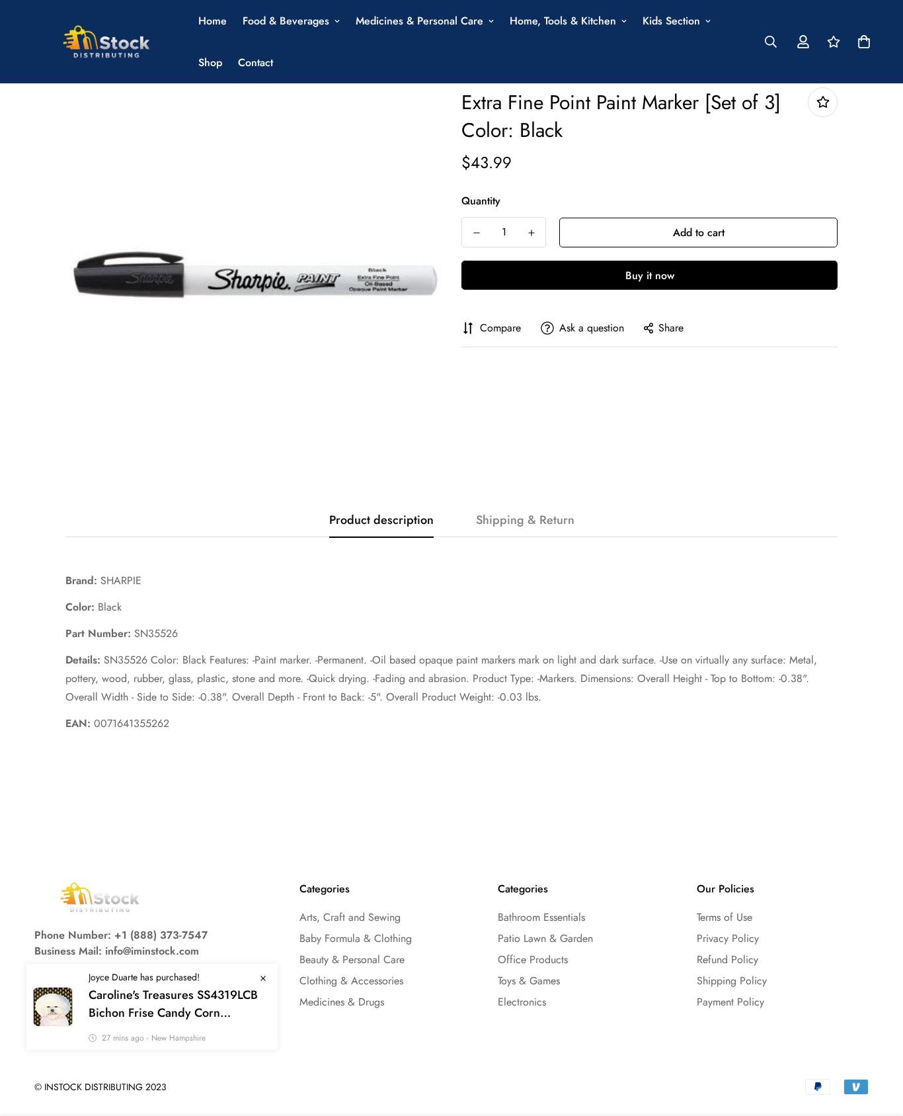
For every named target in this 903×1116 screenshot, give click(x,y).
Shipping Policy (732, 980)
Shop (210, 62)
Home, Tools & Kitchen (563, 20)
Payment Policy (730, 1001)
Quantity (480, 200)
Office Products (533, 959)
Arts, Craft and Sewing (350, 917)
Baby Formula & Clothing (355, 938)
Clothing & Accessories (351, 980)
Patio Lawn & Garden (545, 938)
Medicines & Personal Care (419, 20)
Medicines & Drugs (341, 1001)
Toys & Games (529, 980)
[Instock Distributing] (107, 42)
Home (212, 20)
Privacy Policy (728, 938)
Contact (255, 62)
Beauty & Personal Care (352, 959)
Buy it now (649, 275)
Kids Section (671, 20)
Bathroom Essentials (541, 917)
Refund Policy (727, 959)
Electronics (522, 1001)
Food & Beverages (286, 20)
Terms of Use (724, 917)
